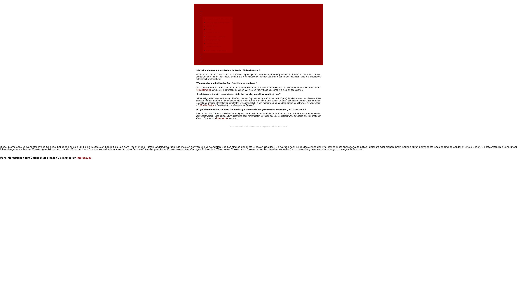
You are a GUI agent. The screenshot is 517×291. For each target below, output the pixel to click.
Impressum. (84, 157)
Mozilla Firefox (207, 105)
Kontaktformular (203, 90)
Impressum (221, 118)
